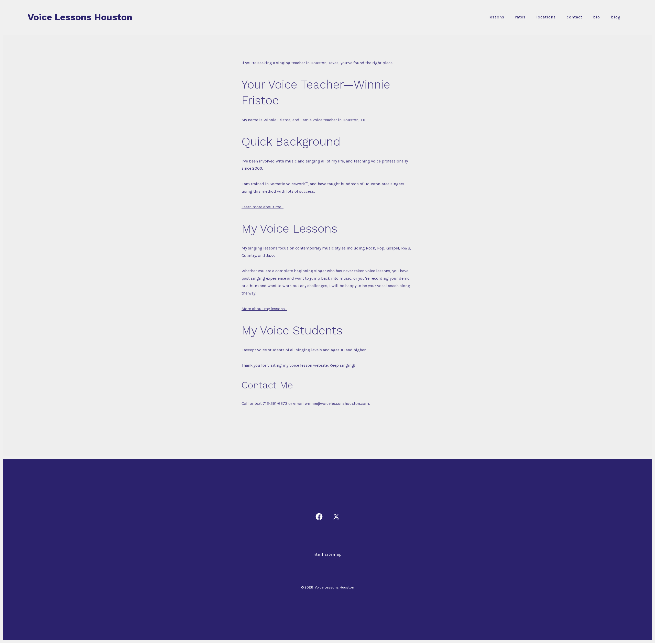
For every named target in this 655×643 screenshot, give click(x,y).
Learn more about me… (262, 206)
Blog (616, 17)
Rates (520, 17)
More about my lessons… (264, 308)
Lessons (496, 17)
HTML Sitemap (327, 554)
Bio (596, 17)
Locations (546, 17)
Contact (574, 17)
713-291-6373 (275, 403)
